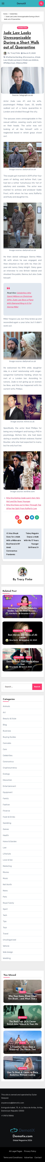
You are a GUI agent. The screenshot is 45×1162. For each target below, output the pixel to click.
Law (5, 848)
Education (7, 780)
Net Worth (7, 884)
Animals (6, 706)
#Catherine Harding (14, 57)
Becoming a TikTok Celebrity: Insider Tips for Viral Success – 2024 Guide (22, 610)
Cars (5, 749)
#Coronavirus (28, 57)
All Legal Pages (15, 1151)
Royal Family (8, 903)
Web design (8, 952)
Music (28, 657)
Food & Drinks (9, 817)
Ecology (6, 774)
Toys (5, 927)
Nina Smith (13, 640)
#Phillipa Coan (9, 63)
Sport (5, 909)
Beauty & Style (9, 719)
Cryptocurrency (10, 768)
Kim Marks (13, 614)
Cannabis (7, 743)
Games (6, 829)
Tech (5, 915)
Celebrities (22, 28)
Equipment (8, 792)
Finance (6, 811)
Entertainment (9, 786)
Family (6, 798)
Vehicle (6, 946)
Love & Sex (8, 860)
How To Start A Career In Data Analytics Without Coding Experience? (22, 1075)
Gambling (7, 823)
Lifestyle (7, 854)
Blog (5, 725)
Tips (5, 921)
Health (6, 835)
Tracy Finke (15, 53)
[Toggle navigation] (3, 3)
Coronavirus (8, 762)
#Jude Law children (30, 60)
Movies (28, 631)
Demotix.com (23, 1136)
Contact (38, 1157)
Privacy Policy (30, 1151)
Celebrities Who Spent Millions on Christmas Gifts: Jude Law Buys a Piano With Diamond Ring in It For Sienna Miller (20, 300)
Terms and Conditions (12, 1157)
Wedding (7, 958)
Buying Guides (9, 737)
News (5, 891)
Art (4, 712)
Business (7, 731)
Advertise (28, 1157)
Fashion (6, 805)
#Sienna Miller (21, 63)
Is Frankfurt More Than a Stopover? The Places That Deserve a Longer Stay (22, 1049)
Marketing (7, 866)
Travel (5, 934)
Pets (5, 897)
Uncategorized (9, 940)
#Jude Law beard (15, 60)
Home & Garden (10, 841)
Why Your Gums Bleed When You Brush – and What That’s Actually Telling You (22, 998)
